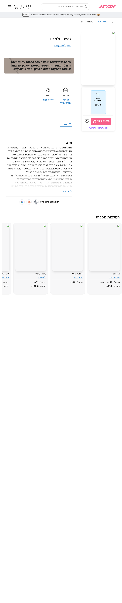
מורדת (116, 273)
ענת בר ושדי (114, 277)
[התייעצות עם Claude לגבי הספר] (29, 202)
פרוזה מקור (102, 22)
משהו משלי (40, 273)
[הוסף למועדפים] (87, 121)
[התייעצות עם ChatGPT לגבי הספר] (36, 202)
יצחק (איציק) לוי (62, 45)
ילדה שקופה (77, 273)
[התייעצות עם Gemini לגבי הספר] (22, 202)
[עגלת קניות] (15, 6)
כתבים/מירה (65, 103)
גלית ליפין (42, 277)
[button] (9, 6)
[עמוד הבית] (112, 22)
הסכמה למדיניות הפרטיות (42, 15)
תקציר (63, 124)
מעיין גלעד (78, 277)
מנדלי (66, 100)
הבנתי (25, 15)
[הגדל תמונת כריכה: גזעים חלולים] (98, 58)
